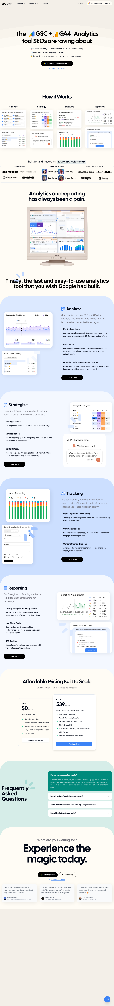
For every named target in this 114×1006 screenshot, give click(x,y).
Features (20, 3)
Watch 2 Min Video (58, 68)
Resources (33, 3)
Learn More (72, 378)
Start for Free (49, 875)
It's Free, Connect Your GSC (100, 3)
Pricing (45, 3)
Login (81, 3)
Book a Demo (67, 875)
